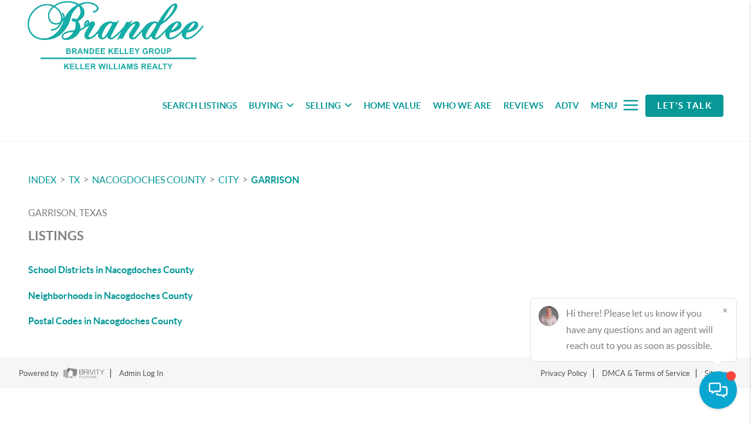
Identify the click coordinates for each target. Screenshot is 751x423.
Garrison (275, 179)
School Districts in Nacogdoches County (111, 269)
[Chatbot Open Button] (718, 390)
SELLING (323, 105)
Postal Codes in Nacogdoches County (105, 320)
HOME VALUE (392, 105)
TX (74, 179)
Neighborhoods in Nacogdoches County (110, 295)
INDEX (42, 179)
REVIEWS (523, 105)
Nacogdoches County (149, 179)
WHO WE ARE (462, 105)
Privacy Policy (563, 373)
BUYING (266, 105)
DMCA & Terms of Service (646, 373)
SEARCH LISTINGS (200, 105)
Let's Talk (684, 105)
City (228, 179)
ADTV (567, 105)
